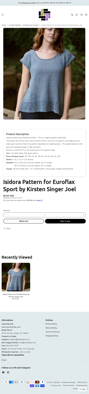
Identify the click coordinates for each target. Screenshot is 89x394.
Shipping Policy (52, 336)
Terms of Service (53, 332)
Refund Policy (51, 328)
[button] (2, 14)
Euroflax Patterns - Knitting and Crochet (24, 25)
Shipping (5, 198)
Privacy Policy (51, 324)
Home (4, 25)
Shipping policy (82, 385)
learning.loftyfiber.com (11, 327)
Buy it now (66, 221)
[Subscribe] (85, 360)
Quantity (6, 210)
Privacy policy (56, 385)
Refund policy (82, 382)
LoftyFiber (56, 382)
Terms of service (68, 385)
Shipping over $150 (29, 3)
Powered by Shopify (68, 382)
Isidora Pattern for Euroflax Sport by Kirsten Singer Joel (61, 25)
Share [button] (8, 228)
